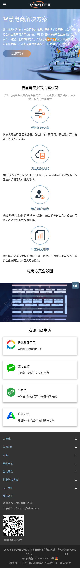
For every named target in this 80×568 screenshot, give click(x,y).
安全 (5, 455)
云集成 (7, 438)
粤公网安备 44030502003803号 (38, 558)
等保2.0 (7, 447)
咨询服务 (8, 471)
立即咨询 (17, 53)
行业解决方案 (10, 479)
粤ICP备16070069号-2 (66, 552)
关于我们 (8, 488)
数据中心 (8, 463)
